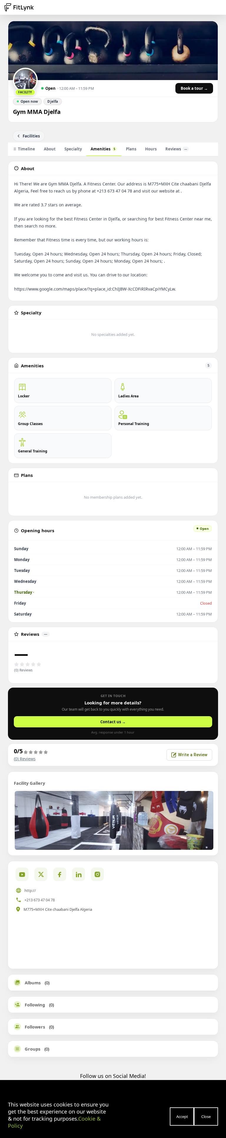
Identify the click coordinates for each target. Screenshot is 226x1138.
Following (35, 1004)
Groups (32, 1048)
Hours (151, 149)
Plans (131, 149)
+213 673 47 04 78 (39, 900)
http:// (30, 890)
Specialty (73, 149)
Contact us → (113, 721)
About (50, 149)
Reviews (176, 149)
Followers (35, 1026)
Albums (33, 982)
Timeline (26, 149)
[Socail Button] (22, 874)
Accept (182, 1116)
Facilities (31, 136)
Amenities (103, 149)
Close (206, 1116)
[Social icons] (97, 874)
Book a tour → (194, 88)
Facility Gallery (29, 783)
